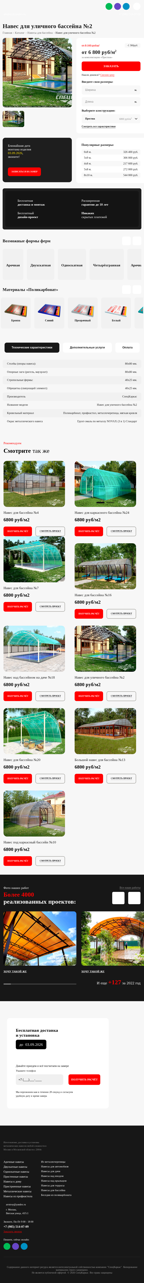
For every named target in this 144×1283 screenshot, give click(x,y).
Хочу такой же (15, 971)
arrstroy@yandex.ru (15, 14)
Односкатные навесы (16, 1171)
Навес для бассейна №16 (93, 595)
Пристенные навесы (16, 1176)
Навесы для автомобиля (54, 1166)
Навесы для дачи (50, 1171)
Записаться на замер (24, 171)
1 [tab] (100, 502)
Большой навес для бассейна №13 (100, 760)
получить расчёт (17, 531)
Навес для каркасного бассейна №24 (102, 512)
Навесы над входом (52, 1176)
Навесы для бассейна (53, 1190)
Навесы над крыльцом (54, 1180)
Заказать (111, 66)
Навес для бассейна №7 (21, 588)
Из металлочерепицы (53, 1161)
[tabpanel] (37, 72)
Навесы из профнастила (18, 1196)
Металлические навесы (17, 1191)
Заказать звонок (13, 1231)
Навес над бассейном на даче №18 (29, 677)
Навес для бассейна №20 (22, 760)
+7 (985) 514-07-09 (129, 14)
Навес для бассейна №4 (21, 512)
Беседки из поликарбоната (56, 1195)
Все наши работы (130, 887)
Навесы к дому (12, 1181)
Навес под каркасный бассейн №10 (30, 842)
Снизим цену (107, 75)
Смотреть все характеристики (99, 126)
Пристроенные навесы (17, 1186)
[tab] (32, 347)
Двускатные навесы (15, 1166)
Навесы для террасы (52, 1185)
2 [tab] (110, 502)
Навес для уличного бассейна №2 (100, 677)
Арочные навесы (14, 1161)
